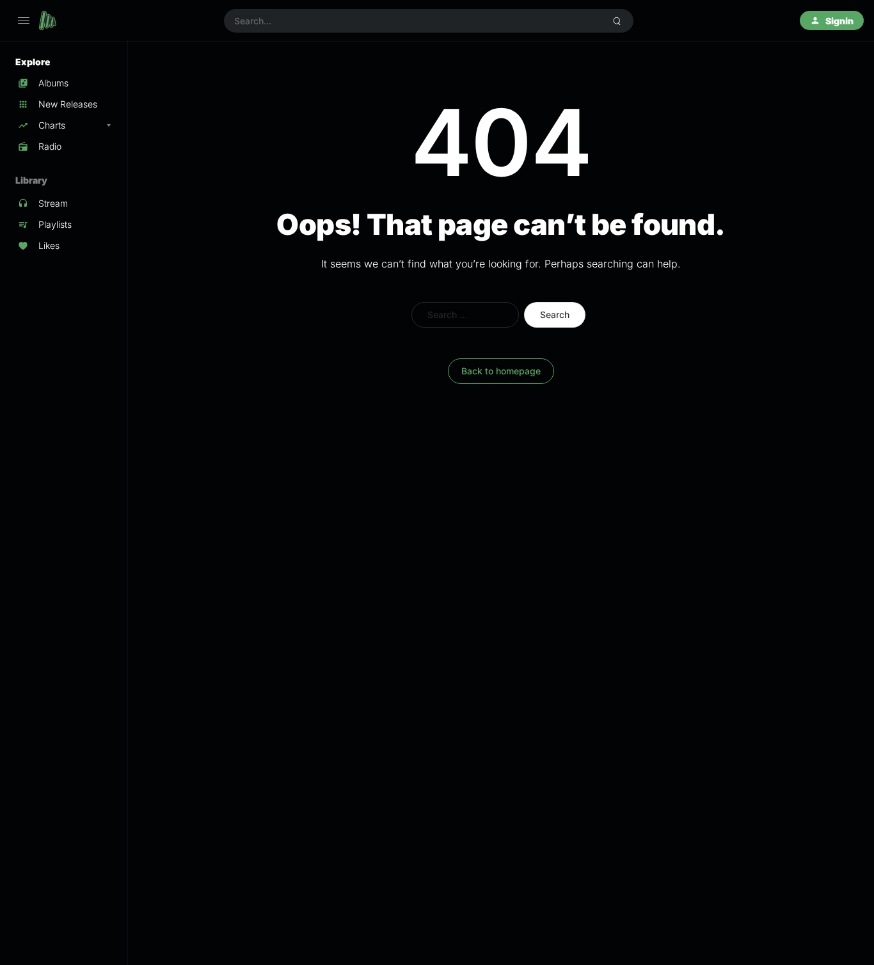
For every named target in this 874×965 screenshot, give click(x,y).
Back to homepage (501, 370)
